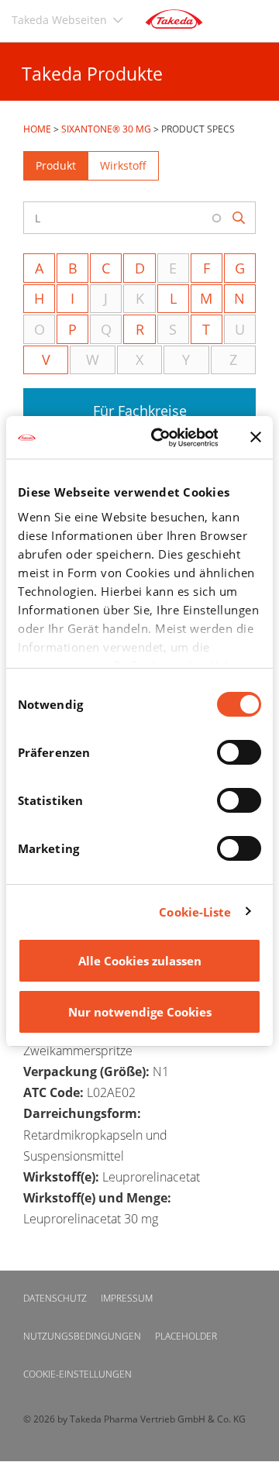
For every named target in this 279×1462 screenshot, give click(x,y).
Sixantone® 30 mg (106, 129)
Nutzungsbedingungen (82, 1336)
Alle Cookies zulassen (140, 960)
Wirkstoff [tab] (123, 165)
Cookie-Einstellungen (77, 1374)
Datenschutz (55, 1298)
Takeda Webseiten (59, 19)
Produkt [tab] (56, 165)
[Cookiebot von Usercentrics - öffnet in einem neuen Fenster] (161, 438)
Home (37, 129)
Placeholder (186, 1336)
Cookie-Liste (195, 912)
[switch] (239, 752)
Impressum (127, 1298)
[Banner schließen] (255, 437)
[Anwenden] (240, 218)
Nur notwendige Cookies (140, 1012)
